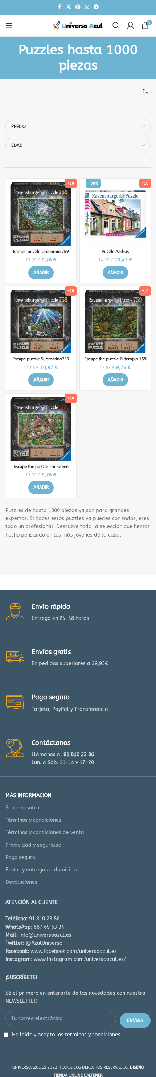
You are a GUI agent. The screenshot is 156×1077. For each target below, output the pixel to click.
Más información (28, 795)
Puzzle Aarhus (115, 251)
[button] (41, 272)
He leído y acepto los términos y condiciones (66, 1035)
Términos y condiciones (33, 820)
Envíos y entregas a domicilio (41, 870)
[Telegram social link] (96, 7)
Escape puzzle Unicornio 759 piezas (41, 254)
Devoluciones (21, 882)
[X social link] (68, 7)
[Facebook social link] (59, 7)
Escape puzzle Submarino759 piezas (40, 361)
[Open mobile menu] (9, 25)
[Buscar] (116, 25)
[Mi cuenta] (130, 25)
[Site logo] (78, 25)
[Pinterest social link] (78, 7)
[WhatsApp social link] (87, 7)
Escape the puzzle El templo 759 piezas (115, 361)
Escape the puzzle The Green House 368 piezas (41, 469)
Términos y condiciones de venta (44, 832)
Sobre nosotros (23, 808)
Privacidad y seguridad (33, 845)
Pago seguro (20, 857)
